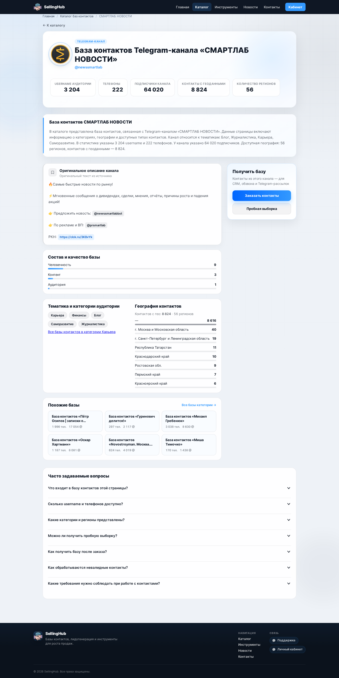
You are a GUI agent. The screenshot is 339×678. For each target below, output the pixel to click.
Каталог (202, 7)
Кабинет (295, 7)
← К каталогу (54, 25)
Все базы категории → (199, 405)
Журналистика (93, 324)
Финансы (79, 315)
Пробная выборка (262, 209)
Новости (251, 7)
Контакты (272, 7)
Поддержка (286, 640)
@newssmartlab (88, 67)
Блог (97, 315)
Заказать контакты (262, 196)
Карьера (57, 315)
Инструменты (226, 7)
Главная (182, 7)
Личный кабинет (290, 649)
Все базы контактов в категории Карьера (82, 332)
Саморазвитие (62, 324)
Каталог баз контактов (76, 16)
